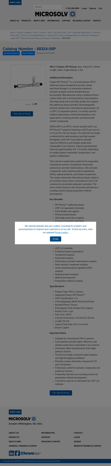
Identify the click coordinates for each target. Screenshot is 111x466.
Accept (55, 239)
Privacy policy (61, 232)
